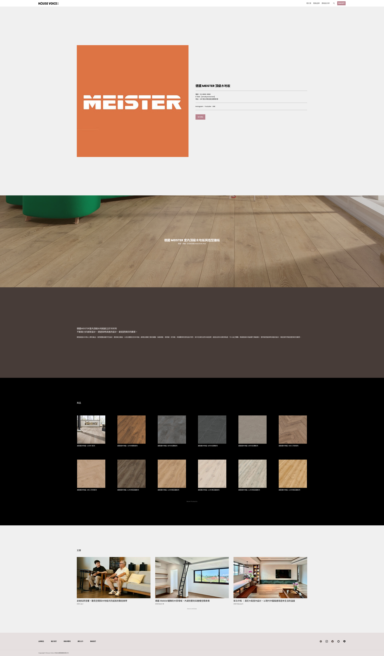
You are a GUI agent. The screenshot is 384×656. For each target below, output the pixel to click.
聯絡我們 (341, 3)
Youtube (208, 106)
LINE (214, 106)
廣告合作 (80, 641)
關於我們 (54, 641)
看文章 (308, 3)
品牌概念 (41, 641)
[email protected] (208, 97)
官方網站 (200, 117)
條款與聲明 (67, 641)
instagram (199, 106)
